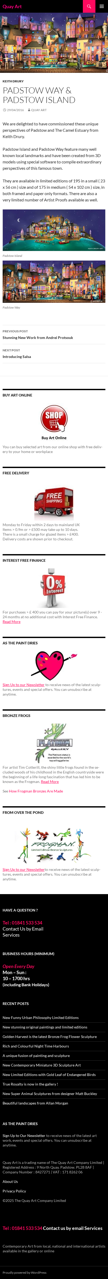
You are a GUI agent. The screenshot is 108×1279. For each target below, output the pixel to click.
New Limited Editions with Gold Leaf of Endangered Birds (49, 1074)
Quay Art (12, 6)
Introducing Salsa (17, 353)
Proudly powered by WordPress (24, 1273)
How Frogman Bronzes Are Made (36, 791)
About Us (10, 1181)
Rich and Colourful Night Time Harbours (36, 1046)
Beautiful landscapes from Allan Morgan (35, 1103)
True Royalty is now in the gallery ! (30, 1084)
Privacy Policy (14, 1191)
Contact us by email (63, 1228)
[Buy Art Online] (54, 423)
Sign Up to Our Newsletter (24, 1135)
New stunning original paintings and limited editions (45, 1027)
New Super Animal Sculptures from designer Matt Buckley (50, 1093)
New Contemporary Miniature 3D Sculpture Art (42, 1065)
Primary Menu (101, 6)
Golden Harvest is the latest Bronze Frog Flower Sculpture (50, 1036)
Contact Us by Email (23, 929)
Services (11, 935)
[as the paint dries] (54, 666)
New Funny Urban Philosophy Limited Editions (41, 1017)
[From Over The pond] (54, 842)
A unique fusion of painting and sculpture (36, 1055)
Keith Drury (13, 81)
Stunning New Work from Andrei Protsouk (38, 334)
